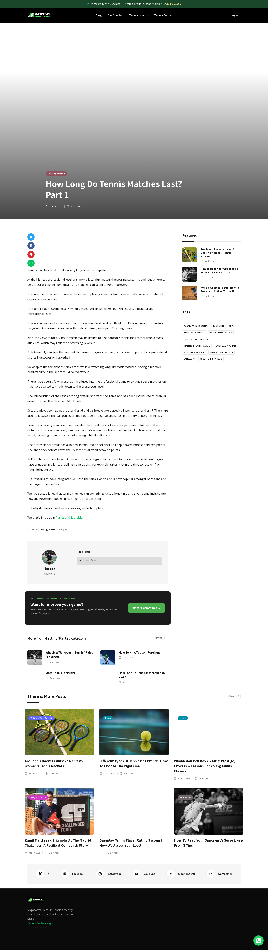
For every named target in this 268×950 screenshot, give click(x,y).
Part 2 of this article (69, 518)
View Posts (49, 574)
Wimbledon (189, 359)
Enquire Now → (172, 3)
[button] (98, 15)
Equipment (218, 326)
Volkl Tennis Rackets (194, 352)
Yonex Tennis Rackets (211, 359)
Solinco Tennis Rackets (196, 339)
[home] (39, 15)
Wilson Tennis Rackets (221, 352)
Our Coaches (115, 15)
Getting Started (56, 173)
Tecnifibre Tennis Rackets (197, 346)
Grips (231, 326)
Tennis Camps (163, 15)
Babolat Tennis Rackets (196, 326)
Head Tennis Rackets (194, 332)
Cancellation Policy (38, 927)
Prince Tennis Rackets (220, 332)
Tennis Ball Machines (225, 346)
